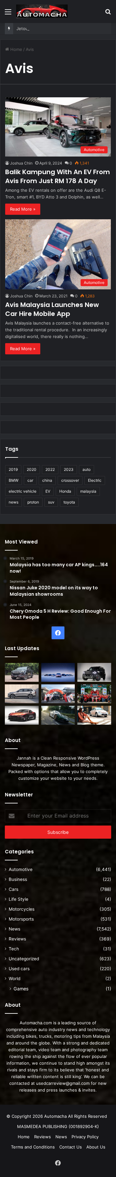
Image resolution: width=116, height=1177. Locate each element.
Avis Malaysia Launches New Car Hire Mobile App (52, 309)
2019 (13, 469)
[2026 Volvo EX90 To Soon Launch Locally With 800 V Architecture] (22, 693)
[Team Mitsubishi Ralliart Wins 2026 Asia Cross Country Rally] (94, 693)
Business (18, 879)
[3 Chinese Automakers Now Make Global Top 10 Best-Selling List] (58, 672)
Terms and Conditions (33, 1146)
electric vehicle (22, 491)
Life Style (18, 899)
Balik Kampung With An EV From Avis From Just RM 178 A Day (57, 176)
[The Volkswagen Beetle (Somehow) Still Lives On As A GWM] (94, 715)
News (14, 928)
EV (47, 491)
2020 (31, 469)
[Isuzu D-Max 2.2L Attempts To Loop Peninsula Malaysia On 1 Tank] (58, 693)
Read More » (22, 209)
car (30, 480)
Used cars (19, 968)
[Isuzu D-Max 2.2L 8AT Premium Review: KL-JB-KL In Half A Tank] (22, 672)
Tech (14, 948)
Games (21, 988)
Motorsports (21, 919)
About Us (95, 1146)
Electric (95, 480)
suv (51, 502)
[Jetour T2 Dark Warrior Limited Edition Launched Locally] (94, 672)
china (47, 480)
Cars (13, 889)
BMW (13, 480)
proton (33, 502)
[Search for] (108, 14)
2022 (50, 469)
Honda (65, 491)
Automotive (21, 869)
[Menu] (8, 14)
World (14, 978)
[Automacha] (42, 11)
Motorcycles (21, 909)
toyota (69, 502)
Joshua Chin (21, 163)
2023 (68, 469)
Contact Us (70, 1146)
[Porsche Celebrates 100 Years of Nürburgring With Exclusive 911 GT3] (58, 715)
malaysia (88, 491)
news (13, 502)
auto (86, 469)
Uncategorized (24, 958)
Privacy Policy (85, 1136)
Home (15, 49)
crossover (70, 480)
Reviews (17, 938)
